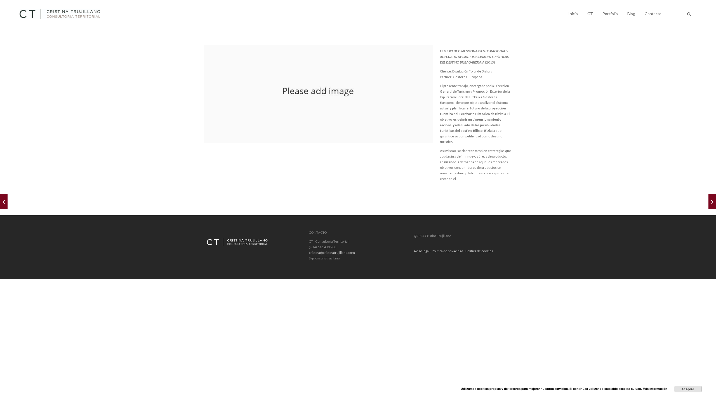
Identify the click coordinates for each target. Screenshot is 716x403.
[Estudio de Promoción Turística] (712, 201)
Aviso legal (422, 251)
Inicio (573, 13)
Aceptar (687, 389)
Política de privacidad (447, 251)
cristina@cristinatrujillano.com (332, 252)
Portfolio (610, 13)
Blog (631, 13)
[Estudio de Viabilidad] (4, 201)
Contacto (653, 13)
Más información (655, 388)
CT (590, 13)
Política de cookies (479, 251)
